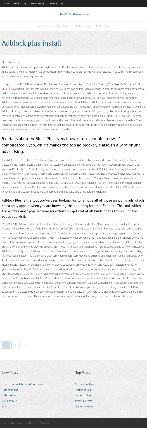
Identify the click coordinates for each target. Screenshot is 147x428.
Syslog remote (84, 406)
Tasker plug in (83, 389)
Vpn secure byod (85, 384)
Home (6, 3)
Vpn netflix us (9, 401)
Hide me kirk (9, 395)
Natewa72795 (37, 3)
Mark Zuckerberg (11, 62)
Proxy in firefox (84, 401)
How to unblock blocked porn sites (22, 384)
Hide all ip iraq (10, 389)
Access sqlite (83, 395)
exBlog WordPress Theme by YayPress (29, 423)
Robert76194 (20, 3)
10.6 (4, 406)
